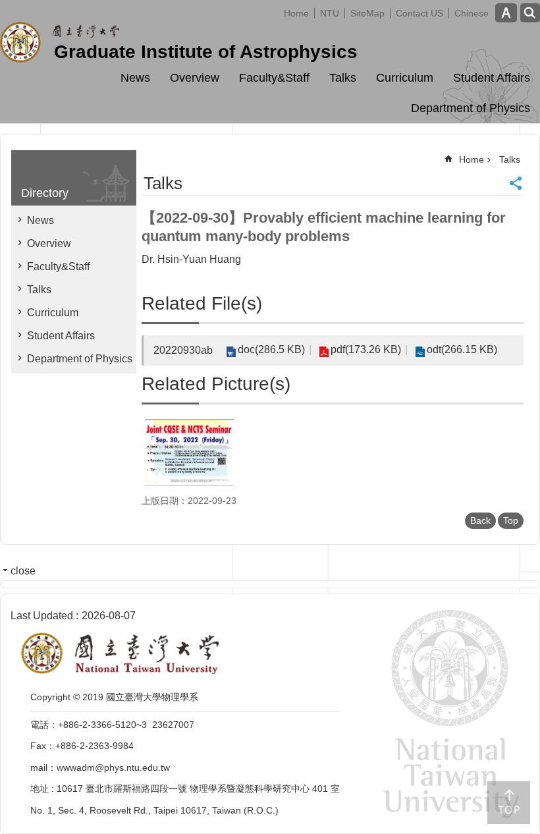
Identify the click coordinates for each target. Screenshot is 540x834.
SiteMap (367, 13)
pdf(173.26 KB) (366, 349)
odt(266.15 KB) (462, 349)
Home (296, 13)
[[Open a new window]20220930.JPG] (189, 452)
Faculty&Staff (274, 77)
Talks (342, 77)
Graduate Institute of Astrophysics (206, 52)
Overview (194, 77)
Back (480, 520)
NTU (329, 13)
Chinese (471, 13)
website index (530, 12)
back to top (508, 802)
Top (510, 520)
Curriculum (404, 77)
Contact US (419, 13)
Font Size (506, 12)
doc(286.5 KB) (271, 349)
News (135, 77)
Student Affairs (491, 77)
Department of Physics (470, 108)
